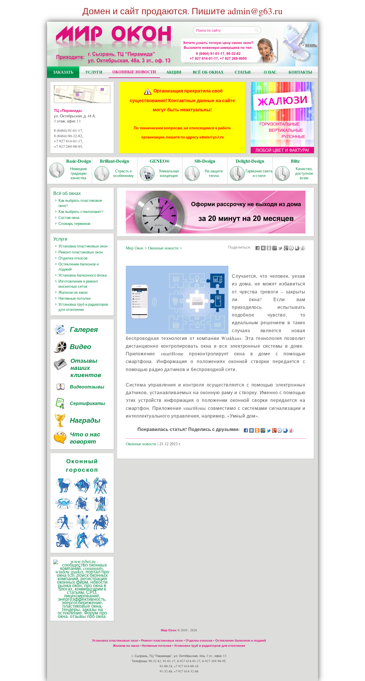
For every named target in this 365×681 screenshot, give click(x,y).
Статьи (243, 72)
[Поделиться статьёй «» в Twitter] (280, 247)
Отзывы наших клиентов (85, 367)
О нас (270, 72)
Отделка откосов (73, 258)
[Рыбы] (100, 548)
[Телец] (82, 493)
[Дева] (100, 511)
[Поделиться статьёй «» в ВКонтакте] (263, 247)
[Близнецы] (100, 493)
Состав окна (68, 217)
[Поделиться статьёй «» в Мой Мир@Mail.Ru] (274, 247)
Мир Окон (169, 630)
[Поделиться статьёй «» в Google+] (286, 247)
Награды (85, 420)
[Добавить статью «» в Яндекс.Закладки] (297, 247)
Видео (80, 346)
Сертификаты (87, 403)
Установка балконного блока (82, 275)
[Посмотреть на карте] (82, 95)
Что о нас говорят (85, 438)
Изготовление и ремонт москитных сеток (78, 284)
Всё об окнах (208, 72)
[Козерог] (64, 548)
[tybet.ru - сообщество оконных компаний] (82, 616)
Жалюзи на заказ (73, 292)
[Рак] (64, 511)
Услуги (93, 72)
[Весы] (64, 529)
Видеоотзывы (87, 387)
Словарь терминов (74, 223)
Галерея (84, 329)
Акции (173, 72)
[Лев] (82, 511)
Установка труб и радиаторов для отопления (83, 307)
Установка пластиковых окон (83, 246)
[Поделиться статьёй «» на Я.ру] (303, 247)
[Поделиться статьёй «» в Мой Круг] (291, 247)
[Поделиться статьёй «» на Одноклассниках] (269, 247)
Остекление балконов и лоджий (240, 640)
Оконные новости (134, 72)
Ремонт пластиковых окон (80, 252)
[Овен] (64, 493)
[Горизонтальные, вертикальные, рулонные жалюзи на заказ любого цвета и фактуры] (282, 117)
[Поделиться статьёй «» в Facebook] (257, 247)
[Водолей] (82, 548)
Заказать (63, 72)
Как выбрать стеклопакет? (80, 211)
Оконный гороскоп (82, 465)
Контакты (300, 72)
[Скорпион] (82, 529)
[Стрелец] (100, 529)
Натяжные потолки (74, 298)
